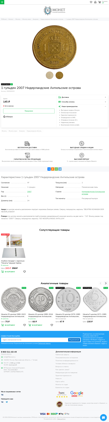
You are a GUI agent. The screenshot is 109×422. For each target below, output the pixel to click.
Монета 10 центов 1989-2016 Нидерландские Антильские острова (40, 315)
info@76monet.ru (9, 357)
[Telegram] (60, 169)
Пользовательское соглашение (67, 358)
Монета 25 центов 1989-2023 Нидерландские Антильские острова (13, 315)
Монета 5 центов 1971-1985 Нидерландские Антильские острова (94, 315)
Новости (59, 379)
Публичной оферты (44, 343)
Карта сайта (60, 382)
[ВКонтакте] (49, 169)
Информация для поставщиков (66, 373)
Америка (22, 131)
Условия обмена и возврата (65, 364)
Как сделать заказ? (62, 370)
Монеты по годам (62, 385)
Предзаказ (29, 111)
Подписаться (74, 340)
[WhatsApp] (56, 169)
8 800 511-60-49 (9, 352)
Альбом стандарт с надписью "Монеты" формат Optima (12, 262)
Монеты (4, 131)
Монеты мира (13, 131)
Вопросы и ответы (62, 367)
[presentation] (100, 283)
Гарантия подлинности (63, 376)
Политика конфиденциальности (67, 361)
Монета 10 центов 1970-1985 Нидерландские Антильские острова (68, 315)
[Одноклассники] (52, 169)
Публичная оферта (62, 355)
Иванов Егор (61, 419)
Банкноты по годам (62, 388)
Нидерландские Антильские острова (35, 131)
